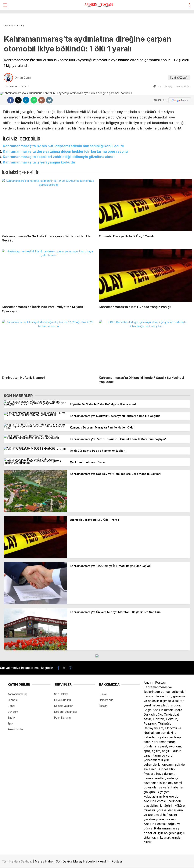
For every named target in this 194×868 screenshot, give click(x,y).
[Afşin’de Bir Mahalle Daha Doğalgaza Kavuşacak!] (35, 404)
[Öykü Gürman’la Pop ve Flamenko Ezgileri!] (35, 449)
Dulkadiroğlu (182, 86)
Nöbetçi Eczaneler (65, 711)
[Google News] (179, 100)
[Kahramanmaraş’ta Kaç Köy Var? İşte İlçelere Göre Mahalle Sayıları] (35, 511)
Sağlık (11, 717)
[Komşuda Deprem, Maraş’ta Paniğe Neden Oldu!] (35, 428)
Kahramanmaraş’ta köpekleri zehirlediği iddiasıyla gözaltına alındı (58, 157)
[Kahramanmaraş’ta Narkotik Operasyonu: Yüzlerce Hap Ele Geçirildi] (48, 205)
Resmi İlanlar (15, 729)
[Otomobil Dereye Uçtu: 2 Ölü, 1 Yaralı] (145, 205)
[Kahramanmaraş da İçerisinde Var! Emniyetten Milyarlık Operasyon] (48, 275)
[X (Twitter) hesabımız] (64, 668)
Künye (103, 694)
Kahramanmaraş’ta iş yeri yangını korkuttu (39, 162)
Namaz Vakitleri (63, 705)
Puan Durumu (62, 717)
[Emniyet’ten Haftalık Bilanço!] (48, 346)
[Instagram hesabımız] (70, 668)
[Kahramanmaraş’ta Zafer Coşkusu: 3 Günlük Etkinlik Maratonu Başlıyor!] (35, 437)
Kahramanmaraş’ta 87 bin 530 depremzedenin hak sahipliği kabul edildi (63, 146)
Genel (11, 705)
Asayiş (168, 86)
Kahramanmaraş (17, 694)
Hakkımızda (106, 700)
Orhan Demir (23, 77)
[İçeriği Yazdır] (49, 100)
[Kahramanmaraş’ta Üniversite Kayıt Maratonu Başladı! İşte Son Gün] (35, 649)
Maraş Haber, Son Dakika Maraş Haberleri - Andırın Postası (78, 861)
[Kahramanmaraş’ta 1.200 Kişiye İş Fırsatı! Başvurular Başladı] (35, 603)
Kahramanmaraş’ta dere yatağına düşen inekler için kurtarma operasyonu (65, 151)
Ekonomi (13, 700)
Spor (11, 723)
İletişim (103, 705)
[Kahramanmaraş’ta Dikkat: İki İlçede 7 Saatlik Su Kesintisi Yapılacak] (145, 346)
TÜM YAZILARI (179, 77)
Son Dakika (61, 694)
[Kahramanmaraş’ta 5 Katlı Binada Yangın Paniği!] (145, 275)
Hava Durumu (62, 700)
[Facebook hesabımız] (58, 668)
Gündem (13, 711)
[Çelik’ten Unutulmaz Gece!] (35, 462)
